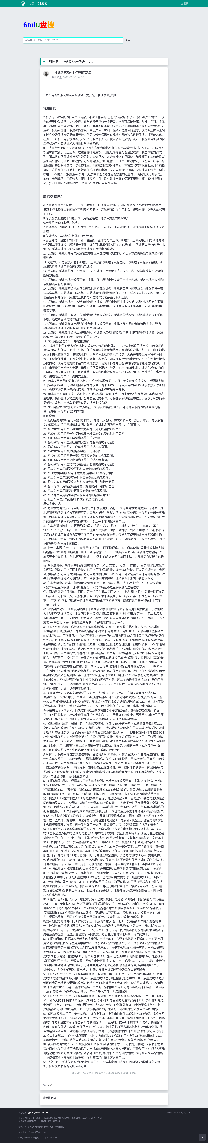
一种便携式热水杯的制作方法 (77, 61)
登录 (186, 3)
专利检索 (42, 3)
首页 (31, 3)
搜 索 (127, 40)
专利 (49, 1085)
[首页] (44, 61)
